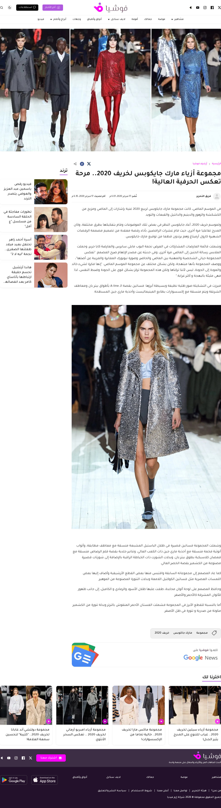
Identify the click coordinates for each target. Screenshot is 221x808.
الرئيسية (216, 164)
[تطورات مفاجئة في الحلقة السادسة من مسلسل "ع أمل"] (51, 219)
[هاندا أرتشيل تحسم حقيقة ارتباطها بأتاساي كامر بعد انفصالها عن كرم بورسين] (51, 275)
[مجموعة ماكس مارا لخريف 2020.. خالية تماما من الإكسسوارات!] (139, 705)
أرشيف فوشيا (200, 164)
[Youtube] (197, 7)
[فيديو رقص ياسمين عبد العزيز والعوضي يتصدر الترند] (51, 191)
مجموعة (202, 633)
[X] (219, 7)
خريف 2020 (162, 633)
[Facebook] (212, 7)
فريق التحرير (203, 196)
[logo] (110, 8)
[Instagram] (204, 7)
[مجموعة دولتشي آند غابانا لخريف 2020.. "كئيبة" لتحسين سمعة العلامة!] (26, 705)
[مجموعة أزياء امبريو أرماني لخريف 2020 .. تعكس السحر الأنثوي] (82, 705)
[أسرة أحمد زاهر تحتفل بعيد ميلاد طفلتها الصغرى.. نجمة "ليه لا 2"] (51, 247)
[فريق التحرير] (217, 196)
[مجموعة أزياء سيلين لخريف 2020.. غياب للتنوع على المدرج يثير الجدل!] (195, 705)
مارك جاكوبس (182, 633)
